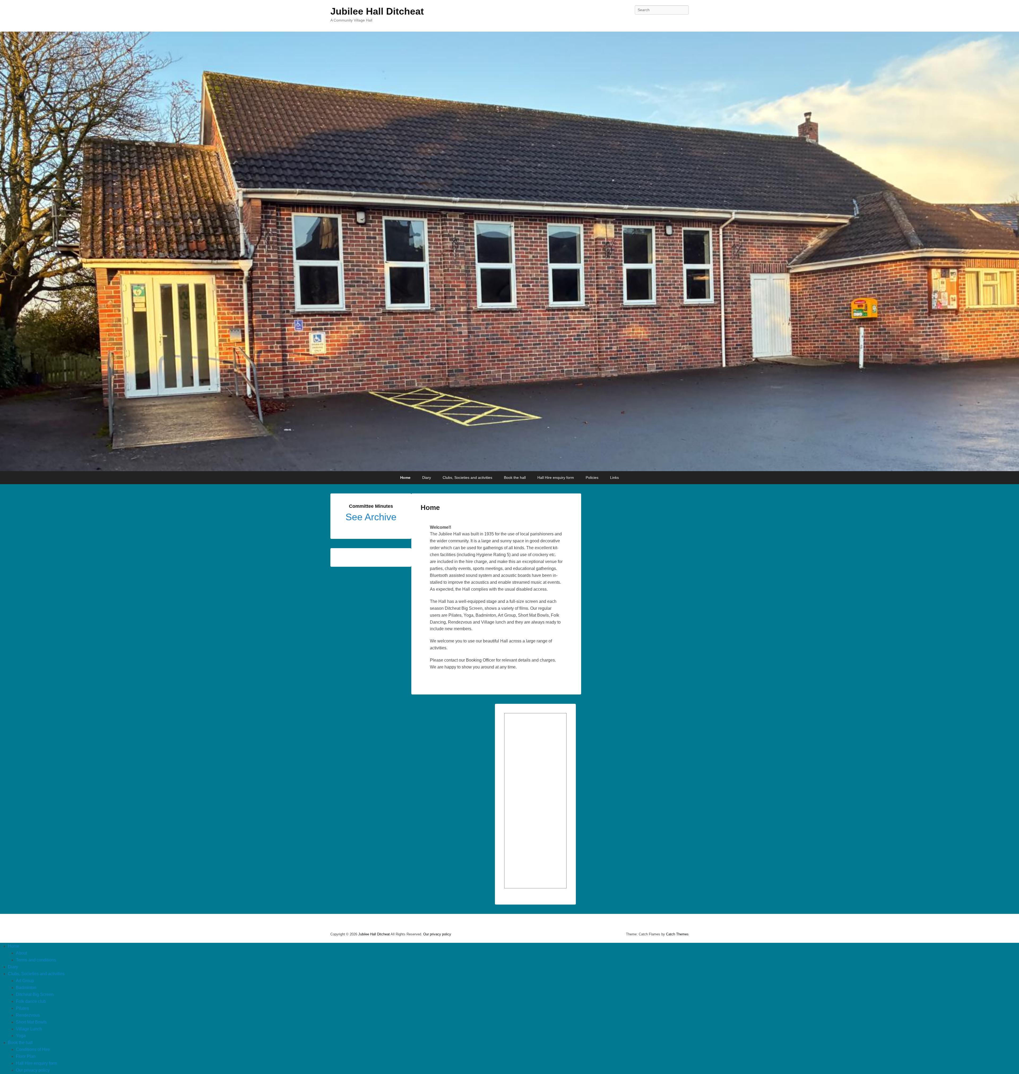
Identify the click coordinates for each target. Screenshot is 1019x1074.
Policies (592, 477)
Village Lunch (29, 1029)
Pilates (22, 1008)
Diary (426, 477)
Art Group (25, 980)
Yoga (21, 1035)
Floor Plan (26, 1056)
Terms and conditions (36, 960)
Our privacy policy (437, 934)
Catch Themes (677, 934)
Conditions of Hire (33, 1049)
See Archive (371, 517)
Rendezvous (28, 1015)
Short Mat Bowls (31, 1022)
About (21, 953)
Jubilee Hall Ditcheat (377, 11)
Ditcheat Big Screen (35, 994)
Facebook (684, 21)
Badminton (26, 987)
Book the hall (515, 477)
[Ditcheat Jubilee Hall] (509, 251)
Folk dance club (31, 1001)
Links (614, 477)
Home (405, 477)
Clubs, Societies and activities (467, 477)
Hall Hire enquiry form (555, 477)
